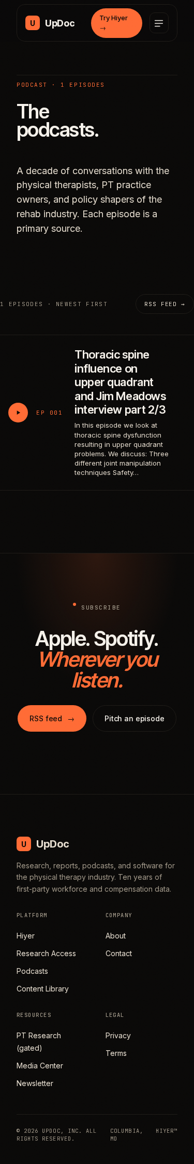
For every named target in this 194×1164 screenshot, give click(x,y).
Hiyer (26, 935)
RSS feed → (164, 304)
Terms (116, 1053)
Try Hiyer (113, 23)
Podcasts (32, 971)
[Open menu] (159, 22)
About (116, 935)
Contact (119, 953)
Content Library (43, 988)
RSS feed (51, 718)
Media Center (40, 1065)
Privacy (118, 1035)
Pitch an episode (135, 718)
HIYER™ (166, 1130)
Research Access (46, 953)
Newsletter (35, 1083)
